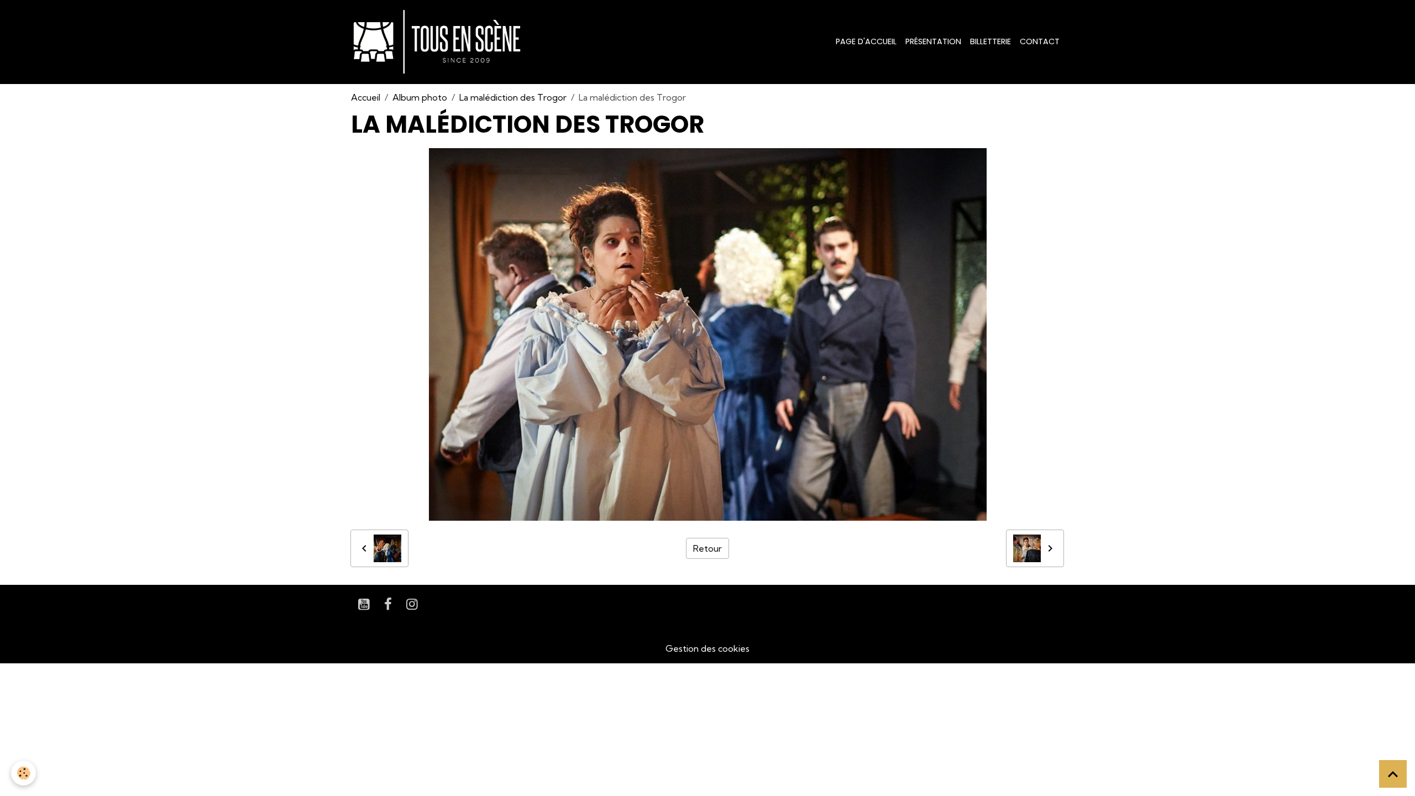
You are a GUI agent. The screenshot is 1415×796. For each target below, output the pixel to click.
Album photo (419, 97)
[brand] (439, 42)
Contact (1040, 41)
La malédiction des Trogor (513, 97)
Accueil (365, 97)
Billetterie (990, 41)
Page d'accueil (866, 41)
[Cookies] (23, 773)
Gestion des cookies (707, 648)
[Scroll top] (1393, 774)
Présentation (933, 41)
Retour (707, 548)
